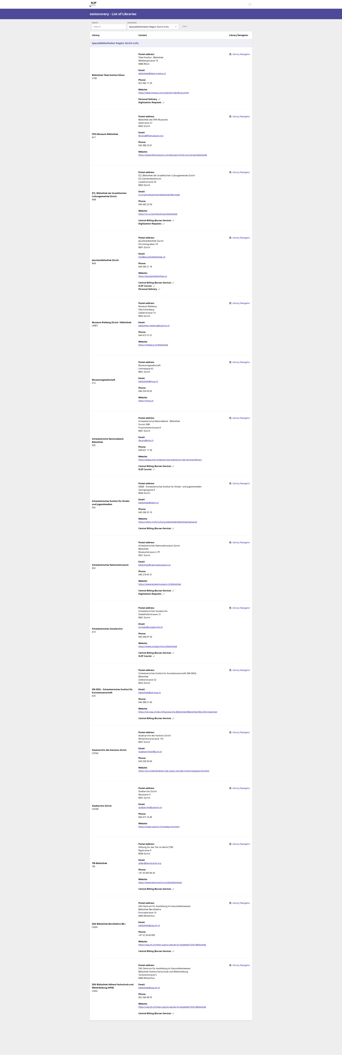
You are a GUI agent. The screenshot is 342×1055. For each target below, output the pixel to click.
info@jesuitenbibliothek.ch (151, 256)
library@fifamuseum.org (150, 135)
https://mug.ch (145, 400)
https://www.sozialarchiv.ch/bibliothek (157, 646)
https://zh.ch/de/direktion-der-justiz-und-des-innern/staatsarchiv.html (173, 770)
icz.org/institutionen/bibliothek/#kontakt (159, 194)
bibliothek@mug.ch (148, 381)
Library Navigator (241, 54)
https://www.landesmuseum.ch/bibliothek (159, 584)
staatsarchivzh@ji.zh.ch (150, 751)
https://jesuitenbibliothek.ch (152, 276)
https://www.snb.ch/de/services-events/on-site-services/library (170, 459)
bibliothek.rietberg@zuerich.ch (154, 325)
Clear (184, 26)
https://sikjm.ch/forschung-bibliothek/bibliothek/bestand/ (167, 521)
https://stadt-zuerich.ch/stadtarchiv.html (158, 826)
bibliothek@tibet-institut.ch (152, 73)
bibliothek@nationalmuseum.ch (154, 564)
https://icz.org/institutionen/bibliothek (157, 214)
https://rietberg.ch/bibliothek (153, 344)
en (250, 4)
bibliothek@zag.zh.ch (149, 925)
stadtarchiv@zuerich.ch (150, 807)
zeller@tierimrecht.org (149, 863)
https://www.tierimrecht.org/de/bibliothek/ (160, 882)
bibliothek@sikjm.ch (148, 502)
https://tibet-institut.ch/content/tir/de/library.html (163, 92)
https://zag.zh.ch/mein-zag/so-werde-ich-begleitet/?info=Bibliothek (172, 944)
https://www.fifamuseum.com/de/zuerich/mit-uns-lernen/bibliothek (172, 155)
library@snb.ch (145, 440)
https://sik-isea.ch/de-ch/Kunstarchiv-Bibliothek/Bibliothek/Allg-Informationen (177, 711)
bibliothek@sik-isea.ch (149, 692)
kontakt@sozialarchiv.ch (150, 627)
